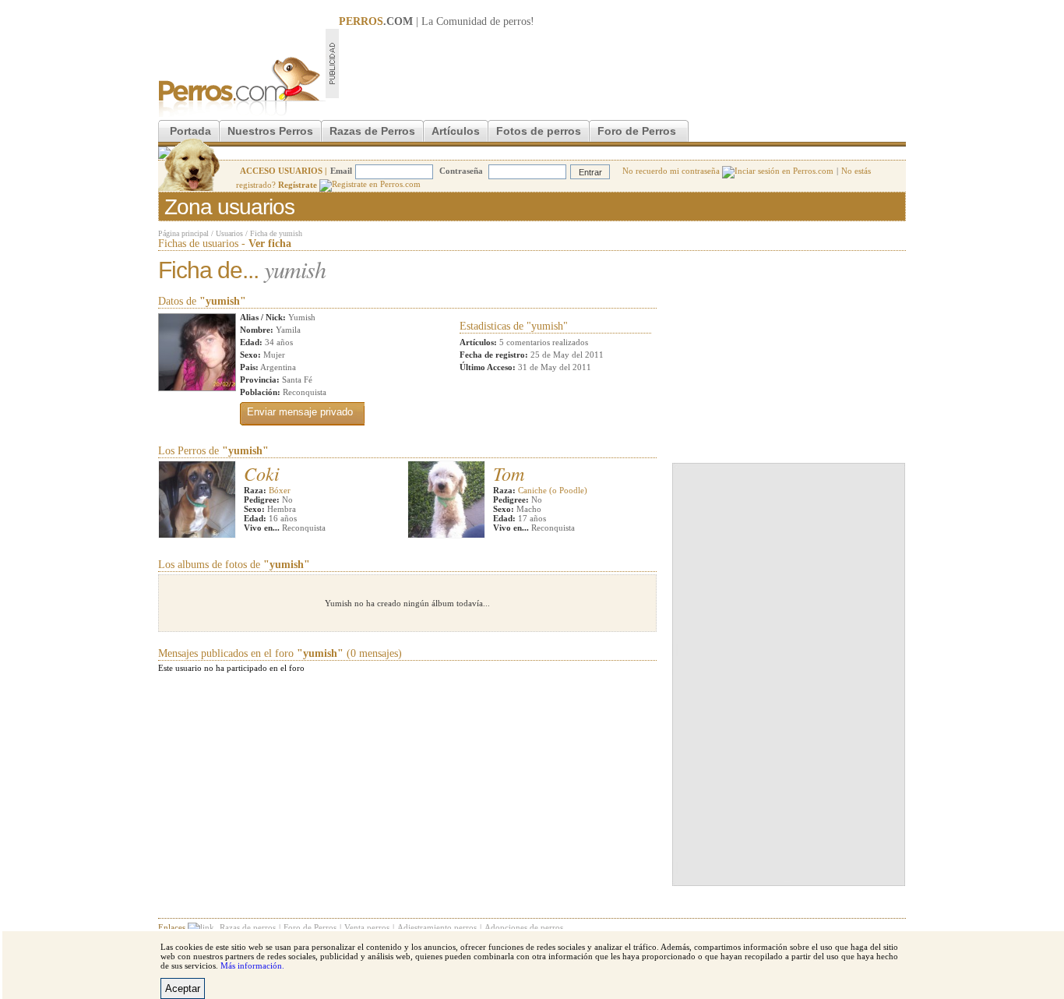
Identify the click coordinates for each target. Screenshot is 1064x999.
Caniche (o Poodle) (552, 490)
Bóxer (280, 490)
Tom (508, 473)
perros (516, 21)
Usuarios (229, 233)
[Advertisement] (622, 63)
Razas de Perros (372, 131)
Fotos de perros (538, 131)
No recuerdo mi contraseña (672, 170)
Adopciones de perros (523, 927)
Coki (262, 473)
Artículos (456, 131)
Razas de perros (248, 927)
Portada (190, 131)
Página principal (183, 233)
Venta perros (366, 927)
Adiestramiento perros (437, 927)
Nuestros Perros (270, 131)
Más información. (252, 965)
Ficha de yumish (276, 233)
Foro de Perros (636, 131)
